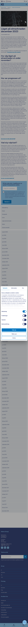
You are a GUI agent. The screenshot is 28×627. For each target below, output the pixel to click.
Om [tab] (23, 288)
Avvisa (14, 338)
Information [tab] (14, 288)
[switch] (24, 316)
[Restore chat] (25, 622)
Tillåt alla (14, 330)
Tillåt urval (14, 334)
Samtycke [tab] (5, 288)
